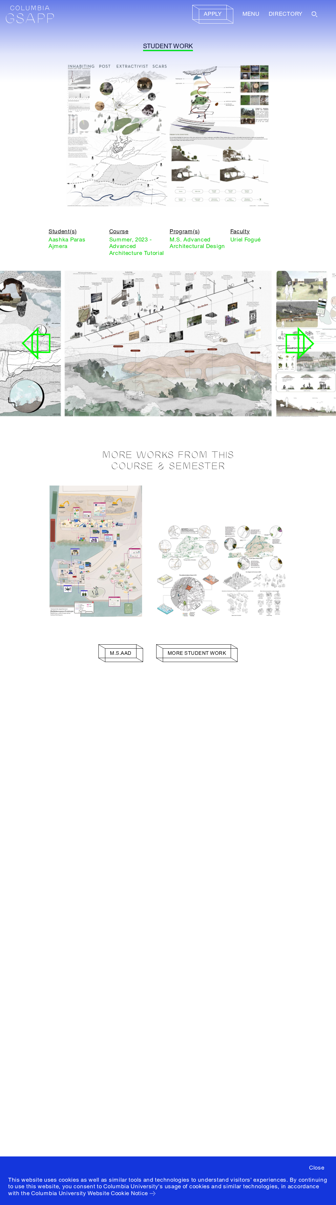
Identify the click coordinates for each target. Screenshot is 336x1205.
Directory (286, 13)
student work (168, 46)
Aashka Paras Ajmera (67, 243)
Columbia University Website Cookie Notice (89, 1193)
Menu (251, 13)
